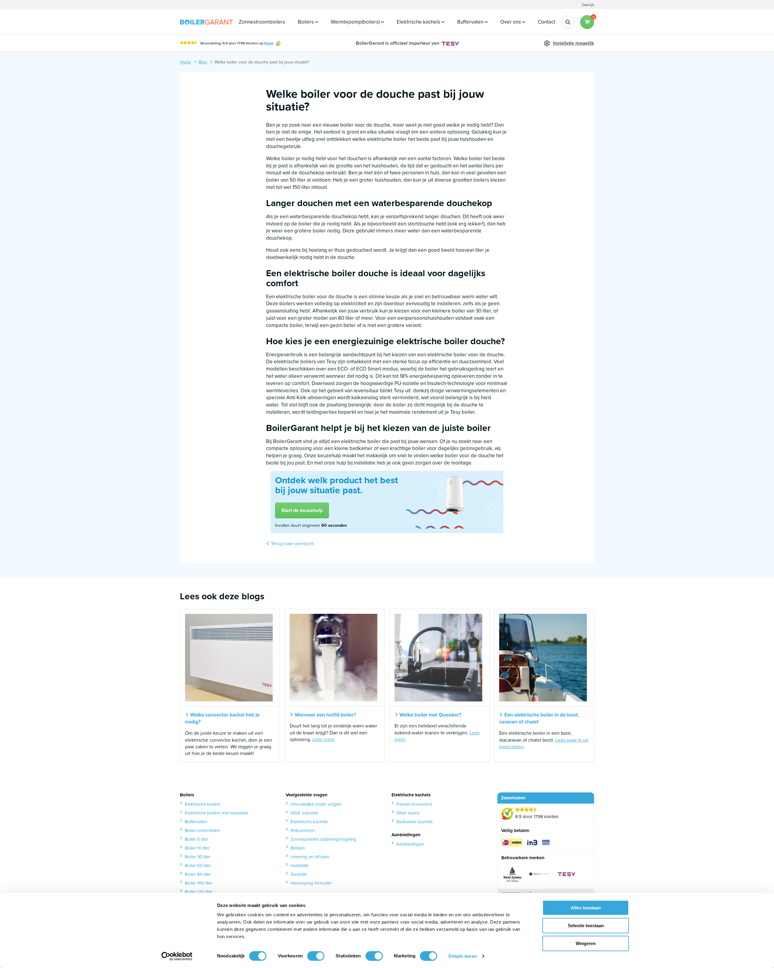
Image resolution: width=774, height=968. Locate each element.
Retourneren (303, 830)
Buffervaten (471, 22)
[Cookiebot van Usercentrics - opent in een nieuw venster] (177, 956)
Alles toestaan (586, 907)
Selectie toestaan (586, 925)
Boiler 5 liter (196, 839)
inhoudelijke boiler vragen (316, 804)
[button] (587, 22)
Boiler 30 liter (197, 856)
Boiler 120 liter (198, 892)
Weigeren (586, 943)
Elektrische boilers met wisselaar (216, 813)
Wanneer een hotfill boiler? (325, 715)
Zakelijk (588, 5)
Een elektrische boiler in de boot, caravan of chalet (539, 718)
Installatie (300, 865)
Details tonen (462, 956)
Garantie (299, 874)
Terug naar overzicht (292, 543)
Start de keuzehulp (302, 510)
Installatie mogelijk (573, 43)
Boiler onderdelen (202, 830)
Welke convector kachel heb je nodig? (222, 718)
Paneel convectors (414, 804)
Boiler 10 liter (197, 848)
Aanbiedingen (410, 844)
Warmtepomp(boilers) (356, 22)
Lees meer (323, 739)
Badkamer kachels (414, 821)
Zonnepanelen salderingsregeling (323, 839)
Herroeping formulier (311, 883)
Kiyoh (269, 43)
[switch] (315, 956)
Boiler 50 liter (198, 865)
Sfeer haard (407, 813)
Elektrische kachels (419, 22)
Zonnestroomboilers (262, 22)
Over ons (511, 22)
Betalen (298, 848)
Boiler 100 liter (198, 883)
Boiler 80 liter (198, 874)
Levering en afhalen (310, 856)
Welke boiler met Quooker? (429, 715)
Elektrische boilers (202, 804)
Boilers (306, 22)
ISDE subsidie (304, 813)
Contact (546, 22)
